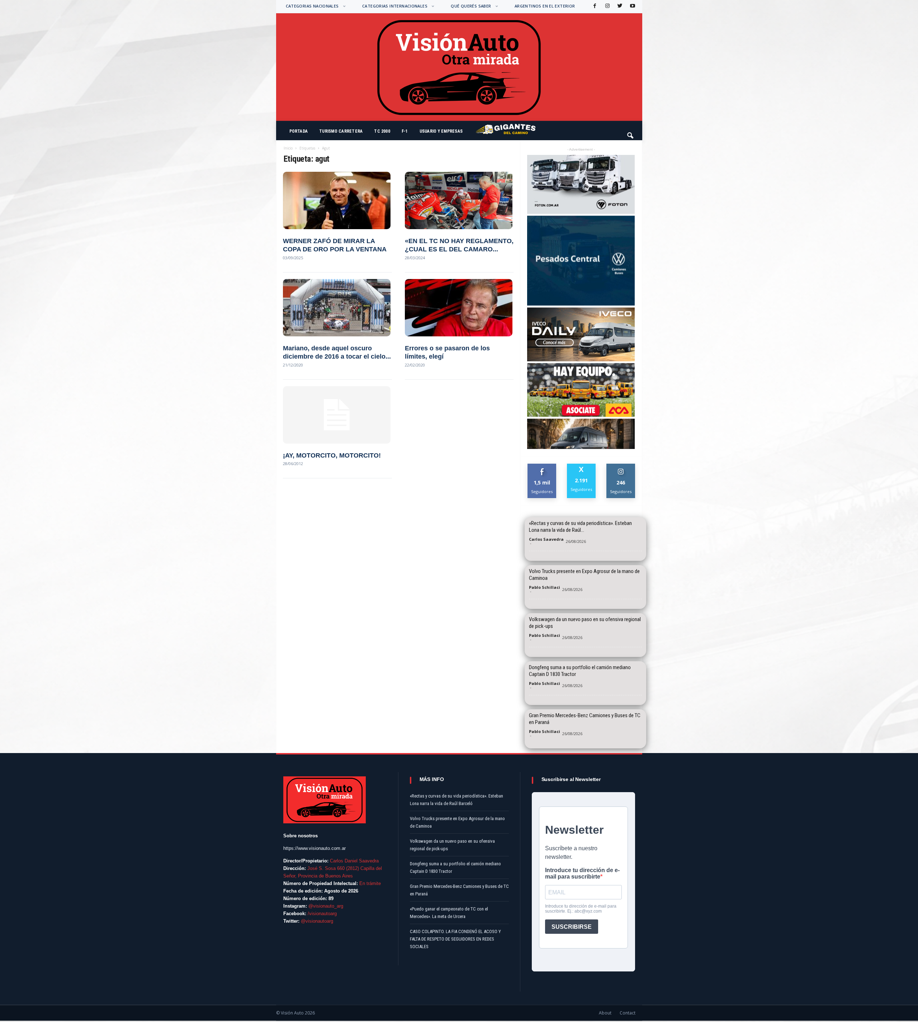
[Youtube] (632, 6)
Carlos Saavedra (546, 539)
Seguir (621, 466)
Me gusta (542, 466)
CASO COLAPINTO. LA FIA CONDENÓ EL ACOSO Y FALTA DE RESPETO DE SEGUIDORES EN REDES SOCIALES (455, 939)
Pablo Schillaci (544, 587)
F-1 (405, 131)
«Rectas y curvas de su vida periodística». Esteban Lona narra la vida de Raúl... (580, 526)
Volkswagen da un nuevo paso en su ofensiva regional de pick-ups (585, 622)
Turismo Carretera (341, 131)
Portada (298, 131)
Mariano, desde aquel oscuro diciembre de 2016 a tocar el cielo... (337, 352)
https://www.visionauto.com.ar (314, 848)
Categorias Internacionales (394, 6)
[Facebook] (594, 6)
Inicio (288, 148)
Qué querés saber (471, 6)
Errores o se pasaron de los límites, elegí (447, 352)
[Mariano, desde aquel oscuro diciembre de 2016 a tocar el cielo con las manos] (337, 307)
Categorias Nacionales (312, 6)
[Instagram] (607, 6)
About (605, 1013)
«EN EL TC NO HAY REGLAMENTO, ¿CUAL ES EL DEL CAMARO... (459, 245)
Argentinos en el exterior (545, 6)
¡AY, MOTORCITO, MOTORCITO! (332, 455)
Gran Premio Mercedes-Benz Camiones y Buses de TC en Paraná (584, 718)
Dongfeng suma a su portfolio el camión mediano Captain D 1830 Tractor (580, 670)
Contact (627, 1013)
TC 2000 (382, 131)
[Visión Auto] (459, 67)
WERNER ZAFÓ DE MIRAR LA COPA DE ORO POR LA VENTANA (335, 245)
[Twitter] (619, 6)
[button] (630, 132)
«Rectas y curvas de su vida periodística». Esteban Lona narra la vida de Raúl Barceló (456, 799)
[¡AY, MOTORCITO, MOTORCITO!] (337, 415)
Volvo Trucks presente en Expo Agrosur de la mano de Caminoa (584, 574)
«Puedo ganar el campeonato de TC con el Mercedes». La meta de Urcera (449, 912)
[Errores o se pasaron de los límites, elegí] (459, 307)
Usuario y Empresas (441, 131)
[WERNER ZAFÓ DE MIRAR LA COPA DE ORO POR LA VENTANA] (337, 200)
